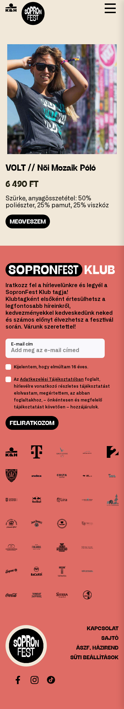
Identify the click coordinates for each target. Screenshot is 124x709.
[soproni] (11, 571)
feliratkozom (32, 422)
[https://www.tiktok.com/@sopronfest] (51, 680)
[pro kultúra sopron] (11, 523)
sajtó (109, 638)
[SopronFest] (26, 646)
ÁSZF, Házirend (97, 648)
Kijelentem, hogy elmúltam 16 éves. (51, 367)
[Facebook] (18, 680)
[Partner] (11, 452)
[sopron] (11, 475)
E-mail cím (22, 344)
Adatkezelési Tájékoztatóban (52, 379)
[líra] (62, 499)
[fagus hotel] (87, 523)
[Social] (34, 680)
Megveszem (28, 221)
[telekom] (37, 452)
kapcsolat (102, 628)
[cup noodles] (62, 547)
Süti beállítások (94, 657)
